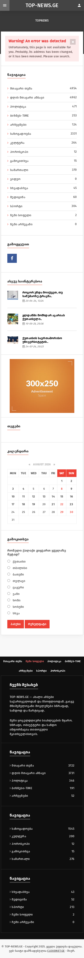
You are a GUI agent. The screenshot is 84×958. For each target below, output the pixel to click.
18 (23, 504)
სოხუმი (18, 607)
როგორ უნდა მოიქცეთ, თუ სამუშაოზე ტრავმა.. (42, 294)
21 (53, 504)
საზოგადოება (43, 134)
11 (23, 496)
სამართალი (43, 170)
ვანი (16, 594)
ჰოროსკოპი (43, 152)
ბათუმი (18, 574)
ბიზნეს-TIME (43, 116)
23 (71, 504)
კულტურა (43, 143)
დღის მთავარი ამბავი (43, 97)
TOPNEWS (42, 20)
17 (13, 504)
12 (33, 496)
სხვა (16, 613)
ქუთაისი (19, 561)
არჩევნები (43, 125)
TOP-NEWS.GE (42, 5)
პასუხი (16, 624)
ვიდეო (43, 179)
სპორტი (43, 206)
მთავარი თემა (43, 88)
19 (33, 504)
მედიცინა (43, 197)
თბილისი (19, 568)
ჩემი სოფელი (43, 215)
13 (44, 496)
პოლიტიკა (43, 106)
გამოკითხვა (43, 161)
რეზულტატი (37, 624)
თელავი (18, 581)
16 (71, 496)
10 (13, 496)
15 (61, 496)
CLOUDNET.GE (56, 950)
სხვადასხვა (43, 188)
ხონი (16, 600)
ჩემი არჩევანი (43, 224)
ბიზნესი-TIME (21, 788)
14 (53, 496)
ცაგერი (18, 587)
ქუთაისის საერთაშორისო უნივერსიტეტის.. (42, 340)
